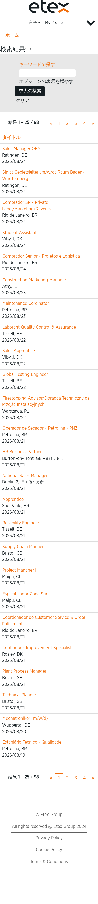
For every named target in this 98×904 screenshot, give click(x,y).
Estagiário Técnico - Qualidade (31, 742)
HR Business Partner (22, 452)
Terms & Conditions (49, 862)
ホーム (12, 35)
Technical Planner (19, 695)
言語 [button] (33, 23)
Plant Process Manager (24, 671)
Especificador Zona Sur (24, 594)
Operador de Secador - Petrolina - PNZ (40, 428)
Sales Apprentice (18, 351)
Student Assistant (19, 233)
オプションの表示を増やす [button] (46, 81)
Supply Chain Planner (23, 547)
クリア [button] (22, 100)
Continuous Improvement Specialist (37, 648)
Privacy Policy (49, 838)
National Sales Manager (25, 476)
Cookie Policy (49, 850)
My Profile (54, 23)
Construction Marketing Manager (34, 280)
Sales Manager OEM (21, 149)
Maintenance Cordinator (25, 303)
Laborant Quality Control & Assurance (39, 327)
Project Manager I (19, 570)
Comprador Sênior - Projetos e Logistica (41, 256)
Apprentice (13, 499)
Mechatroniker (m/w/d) (25, 718)
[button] (81, 23)
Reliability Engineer (20, 523)
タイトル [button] (11, 137)
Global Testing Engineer (25, 374)
